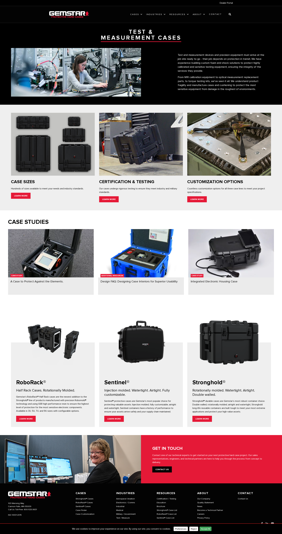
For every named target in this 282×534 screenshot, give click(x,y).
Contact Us (162, 469)
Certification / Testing (166, 499)
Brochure (161, 506)
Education (161, 503)
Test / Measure (123, 518)
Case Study (16, 276)
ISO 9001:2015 (15, 515)
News (199, 506)
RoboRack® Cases (84, 503)
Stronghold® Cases (84, 499)
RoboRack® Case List (167, 514)
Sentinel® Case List (165, 518)
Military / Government (126, 514)
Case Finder (81, 510)
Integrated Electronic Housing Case (214, 281)
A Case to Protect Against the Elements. (36, 281)
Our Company (203, 499)
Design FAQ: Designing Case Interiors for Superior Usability (139, 281)
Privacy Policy (203, 518)
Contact (215, 14)
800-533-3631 (30, 510)
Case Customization (85, 514)
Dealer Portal (226, 3)
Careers (200, 514)
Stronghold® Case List (167, 510)
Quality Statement (205, 503)
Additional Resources (112, 276)
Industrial (120, 506)
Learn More (20, 196)
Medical (119, 510)
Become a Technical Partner (210, 510)
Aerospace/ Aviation (125, 499)
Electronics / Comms (125, 503)
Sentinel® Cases (83, 506)
